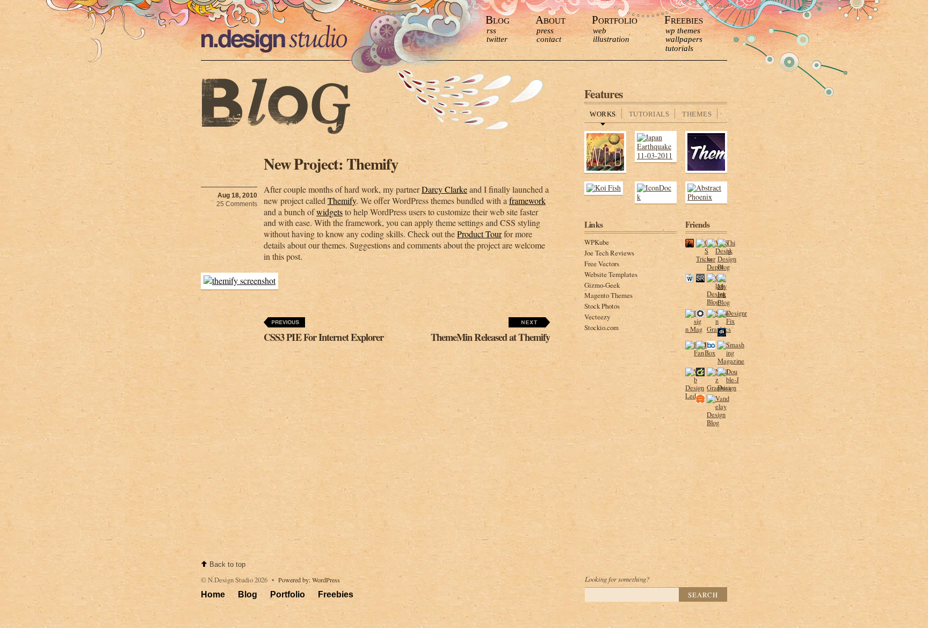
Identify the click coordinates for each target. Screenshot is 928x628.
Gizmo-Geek (602, 285)
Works (603, 114)
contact (548, 39)
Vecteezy (597, 317)
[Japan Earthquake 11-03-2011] (656, 155)
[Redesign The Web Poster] (605, 171)
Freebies (683, 19)
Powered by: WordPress (309, 579)
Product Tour (479, 233)
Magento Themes (608, 295)
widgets (329, 211)
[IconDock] (656, 197)
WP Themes (682, 30)
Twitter (497, 39)
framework (527, 200)
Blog (497, 19)
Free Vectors (601, 263)
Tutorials (679, 48)
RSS (491, 30)
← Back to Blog (276, 107)
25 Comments (236, 204)
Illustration (611, 39)
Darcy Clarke (444, 189)
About (550, 19)
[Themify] (706, 171)
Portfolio (614, 19)
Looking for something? (617, 578)
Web (599, 30)
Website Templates (610, 274)
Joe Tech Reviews (609, 253)
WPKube (596, 242)
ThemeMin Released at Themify (490, 337)
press (545, 30)
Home (213, 594)
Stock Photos (602, 306)
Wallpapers (683, 39)
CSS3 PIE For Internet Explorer (323, 337)
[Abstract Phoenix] (706, 197)
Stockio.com (601, 327)
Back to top (227, 564)
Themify (342, 200)
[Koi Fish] (603, 187)
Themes (697, 114)
